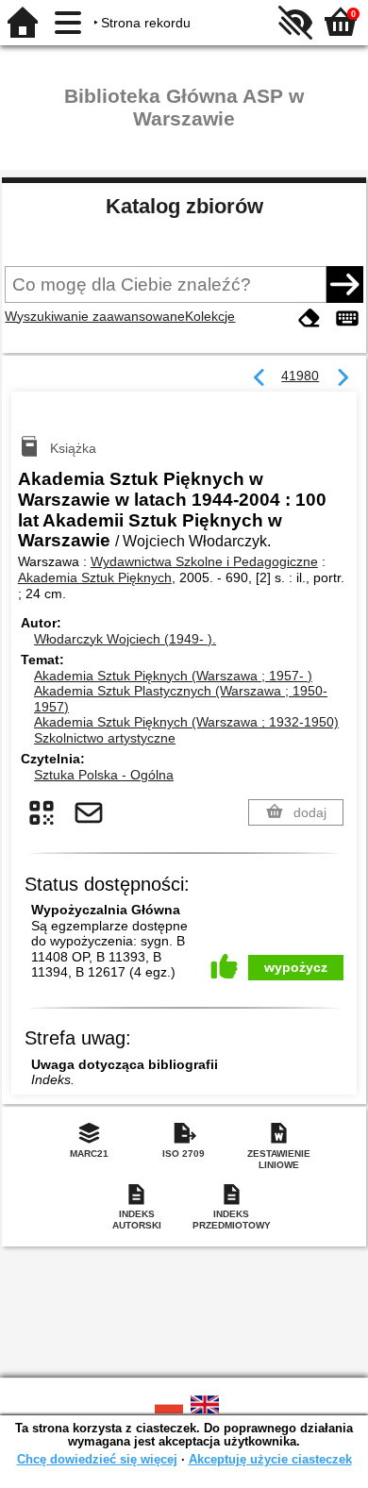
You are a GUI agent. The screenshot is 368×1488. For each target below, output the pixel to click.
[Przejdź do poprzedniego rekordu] (259, 378)
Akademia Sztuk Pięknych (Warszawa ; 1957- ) (173, 675)
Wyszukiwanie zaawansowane (95, 316)
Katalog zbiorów (184, 206)
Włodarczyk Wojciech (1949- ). (125, 638)
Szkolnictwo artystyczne (105, 737)
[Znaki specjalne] (347, 318)
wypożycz (295, 967)
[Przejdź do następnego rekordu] (342, 378)
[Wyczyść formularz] (309, 318)
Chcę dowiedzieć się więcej (97, 1459)
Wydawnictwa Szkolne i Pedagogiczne (204, 561)
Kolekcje (210, 316)
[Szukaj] (344, 284)
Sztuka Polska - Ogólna (104, 774)
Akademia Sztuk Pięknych (95, 577)
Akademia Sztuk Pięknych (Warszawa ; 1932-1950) (186, 721)
